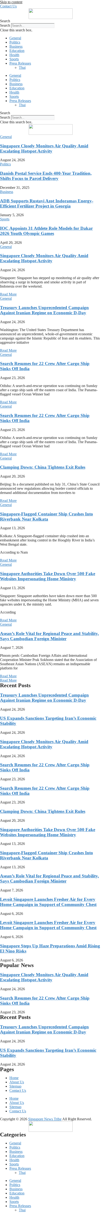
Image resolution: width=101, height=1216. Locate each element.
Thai (22, 67)
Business (16, 46)
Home (14, 1078)
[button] (50, 21)
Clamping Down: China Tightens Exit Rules (42, 467)
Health (14, 55)
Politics (14, 42)
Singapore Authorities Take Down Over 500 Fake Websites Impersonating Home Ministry (47, 576)
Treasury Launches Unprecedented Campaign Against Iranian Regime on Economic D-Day (44, 310)
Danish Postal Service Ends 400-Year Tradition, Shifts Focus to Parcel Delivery (46, 176)
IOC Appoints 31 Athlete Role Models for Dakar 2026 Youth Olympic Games (46, 231)
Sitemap (15, 1086)
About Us (16, 1082)
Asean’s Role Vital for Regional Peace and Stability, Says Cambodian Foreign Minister (49, 636)
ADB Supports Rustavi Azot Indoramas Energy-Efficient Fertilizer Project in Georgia (46, 203)
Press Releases (20, 63)
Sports (14, 59)
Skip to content (11, 2)
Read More (8, 294)
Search (5, 25)
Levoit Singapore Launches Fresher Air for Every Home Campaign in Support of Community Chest (48, 902)
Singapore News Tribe (45, 1119)
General (15, 38)
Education (16, 51)
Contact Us (17, 1090)
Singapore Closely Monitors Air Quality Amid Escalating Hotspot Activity (44, 148)
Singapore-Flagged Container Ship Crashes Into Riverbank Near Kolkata (46, 516)
